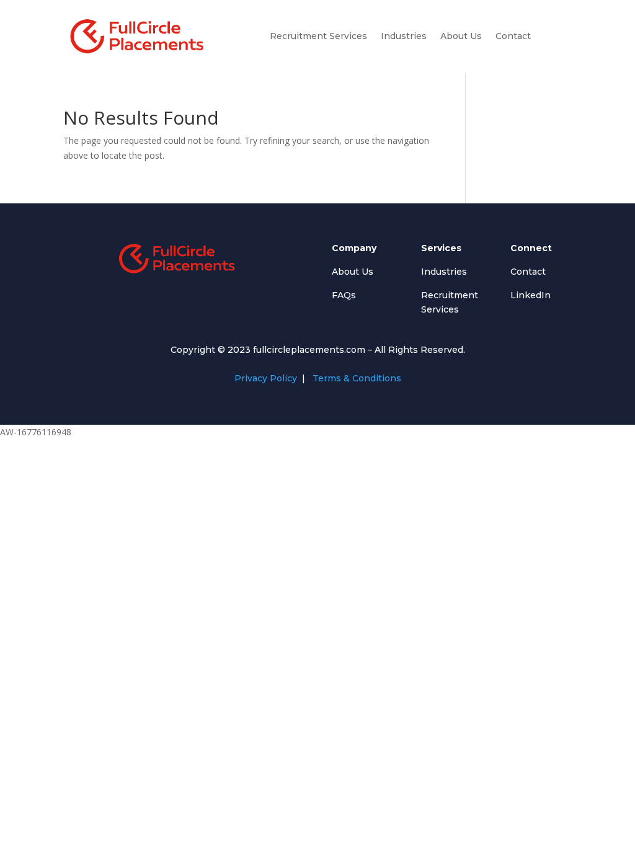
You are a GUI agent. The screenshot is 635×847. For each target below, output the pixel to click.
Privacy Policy (265, 378)
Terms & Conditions (355, 378)
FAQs (344, 295)
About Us (461, 36)
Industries (404, 36)
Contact (513, 36)
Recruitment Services (318, 36)
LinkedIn (530, 295)
